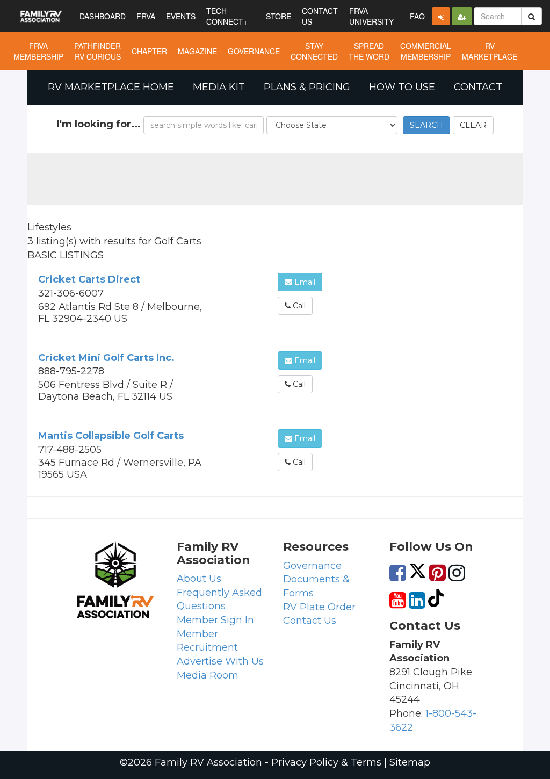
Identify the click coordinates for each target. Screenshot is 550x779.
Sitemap (409, 762)
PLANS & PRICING (307, 87)
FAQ (417, 16)
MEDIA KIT (219, 87)
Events (181, 16)
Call (298, 306)
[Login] (441, 16)
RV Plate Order (319, 607)
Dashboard (102, 16)
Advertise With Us (220, 661)
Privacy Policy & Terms (326, 762)
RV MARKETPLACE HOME (111, 87)
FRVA (145, 16)
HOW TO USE (402, 87)
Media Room (207, 675)
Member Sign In (215, 620)
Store (278, 16)
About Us (199, 579)
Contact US (320, 16)
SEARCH (426, 125)
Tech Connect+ (227, 16)
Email (303, 282)
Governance (312, 566)
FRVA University (371, 16)
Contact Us (309, 620)
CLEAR (473, 125)
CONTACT (478, 87)
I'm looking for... (99, 124)
